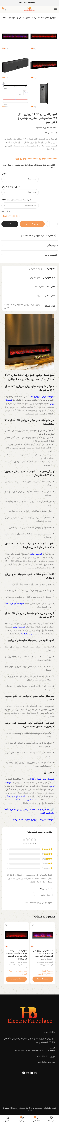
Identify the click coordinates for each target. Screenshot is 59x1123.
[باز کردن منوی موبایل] (55, 9)
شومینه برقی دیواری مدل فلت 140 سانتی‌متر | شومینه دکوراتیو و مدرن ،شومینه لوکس (43, 954)
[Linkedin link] (32, 1073)
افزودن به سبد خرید (32, 223)
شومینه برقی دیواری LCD (41, 396)
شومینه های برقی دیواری (26, 800)
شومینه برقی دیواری (45, 962)
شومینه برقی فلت (46, 965)
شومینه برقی (19, 627)
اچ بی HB (49, 132)
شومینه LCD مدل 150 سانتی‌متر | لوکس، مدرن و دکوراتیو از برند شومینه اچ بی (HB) (16, 954)
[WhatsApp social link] (28, 1073)
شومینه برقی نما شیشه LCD (18, 966)
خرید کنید (10, 223)
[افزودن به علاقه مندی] (32, 924)
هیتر (4, 173)
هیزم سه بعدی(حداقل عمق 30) (17, 200)
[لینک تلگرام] (23, 1073)
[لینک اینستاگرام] (36, 1073)
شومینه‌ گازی (36, 554)
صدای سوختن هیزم (11, 186)
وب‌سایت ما (26, 634)
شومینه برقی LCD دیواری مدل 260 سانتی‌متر (33, 819)
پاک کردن (4, 211)
